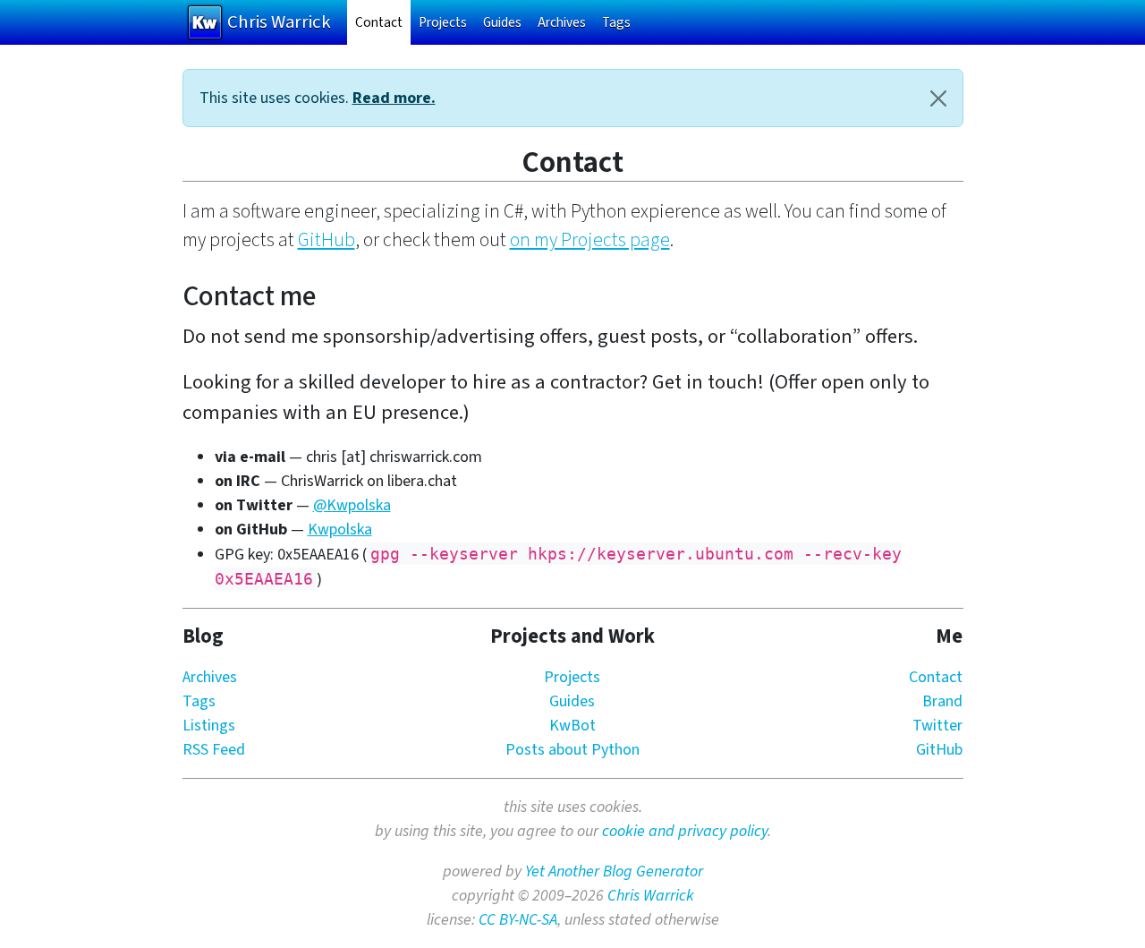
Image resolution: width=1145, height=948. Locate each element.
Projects (443, 22)
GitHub (326, 240)
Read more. (394, 98)
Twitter (937, 725)
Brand (942, 701)
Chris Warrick (650, 895)
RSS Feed (213, 750)
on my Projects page (590, 240)
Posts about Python (572, 750)
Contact (383, 22)
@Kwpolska (352, 505)
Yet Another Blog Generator (614, 871)
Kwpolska (340, 529)
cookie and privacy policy (685, 831)
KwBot (572, 725)
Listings (208, 725)
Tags (616, 22)
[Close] (938, 98)
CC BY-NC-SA (518, 920)
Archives (562, 22)
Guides (502, 22)
